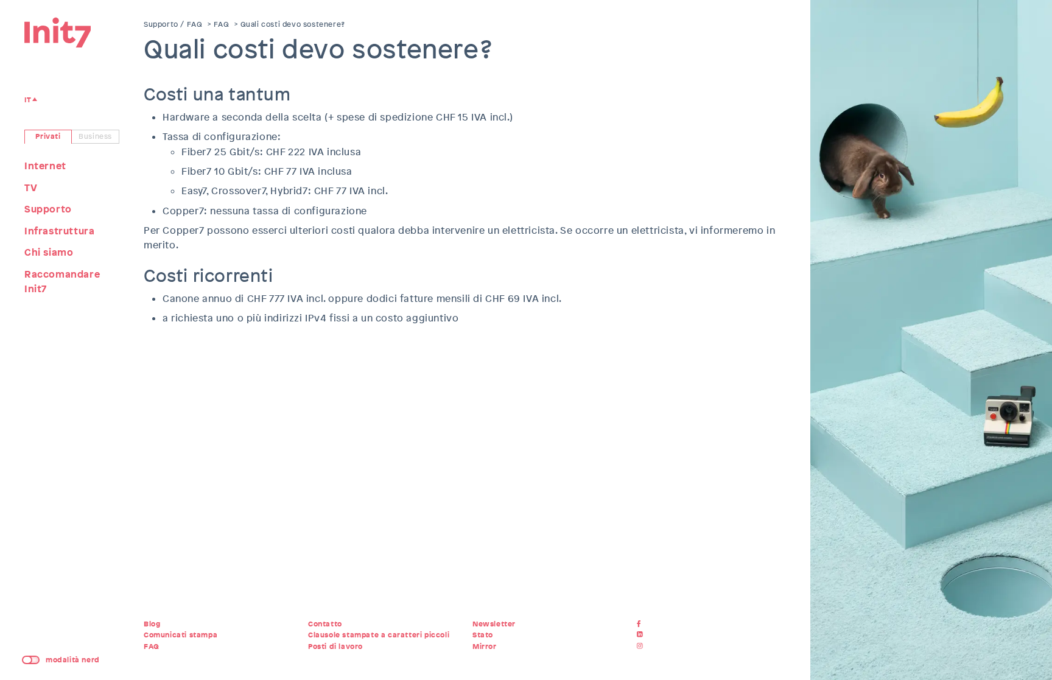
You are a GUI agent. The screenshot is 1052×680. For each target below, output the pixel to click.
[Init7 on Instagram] (641, 646)
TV (30, 187)
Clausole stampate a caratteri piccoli (378, 635)
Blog (152, 624)
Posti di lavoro (335, 646)
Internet (45, 165)
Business (95, 136)
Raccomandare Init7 (62, 282)
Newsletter (494, 624)
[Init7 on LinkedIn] (641, 634)
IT (27, 100)
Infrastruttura (59, 231)
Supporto (48, 209)
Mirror (484, 646)
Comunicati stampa (180, 635)
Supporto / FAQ (173, 24)
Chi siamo (48, 252)
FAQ (222, 24)
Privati (47, 136)
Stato (482, 635)
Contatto (325, 624)
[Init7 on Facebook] (641, 624)
